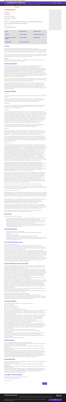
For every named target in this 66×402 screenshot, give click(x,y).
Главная (5, 7)
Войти (59, 2)
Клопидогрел (10, 7)
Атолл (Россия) (13, 12)
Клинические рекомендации (9, 4)
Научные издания (19, 4)
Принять (55, 399)
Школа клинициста (37, 4)
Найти (45, 383)
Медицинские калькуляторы (28, 4)
